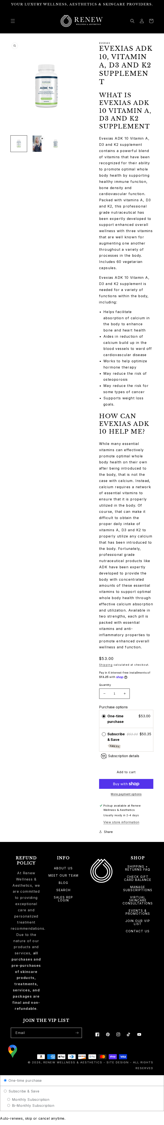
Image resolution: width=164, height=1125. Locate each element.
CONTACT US (138, 931)
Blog (63, 883)
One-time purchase (115, 719)
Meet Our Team (63, 875)
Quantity (105, 684)
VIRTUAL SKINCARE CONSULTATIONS (138, 900)
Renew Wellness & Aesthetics (73, 1062)
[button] (13, 21)
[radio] (104, 716)
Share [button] (108, 832)
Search (63, 890)
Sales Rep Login (63, 898)
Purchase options (113, 707)
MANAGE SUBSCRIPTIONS (137, 888)
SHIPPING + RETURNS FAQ (137, 868)
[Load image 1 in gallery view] (19, 144)
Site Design (118, 1062)
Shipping (106, 664)
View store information (121, 822)
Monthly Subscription (30, 1099)
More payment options (126, 794)
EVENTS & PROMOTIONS (138, 912)
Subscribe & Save (116, 740)
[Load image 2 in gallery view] (55, 144)
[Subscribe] (77, 1033)
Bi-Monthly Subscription (32, 1105)
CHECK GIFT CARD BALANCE (137, 878)
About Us (63, 868)
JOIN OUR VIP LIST (137, 922)
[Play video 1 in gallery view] (37, 144)
